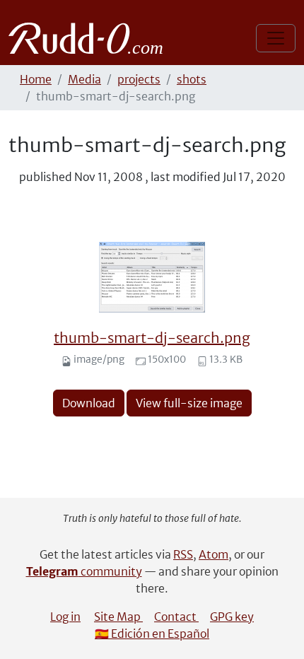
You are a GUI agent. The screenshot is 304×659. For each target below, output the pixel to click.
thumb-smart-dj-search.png (152, 337)
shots (191, 79)
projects (138, 79)
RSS (183, 554)
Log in (65, 617)
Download (88, 403)
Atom (213, 554)
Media (84, 79)
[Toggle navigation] (276, 38)
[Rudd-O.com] (89, 38)
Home (36, 79)
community (84, 571)
